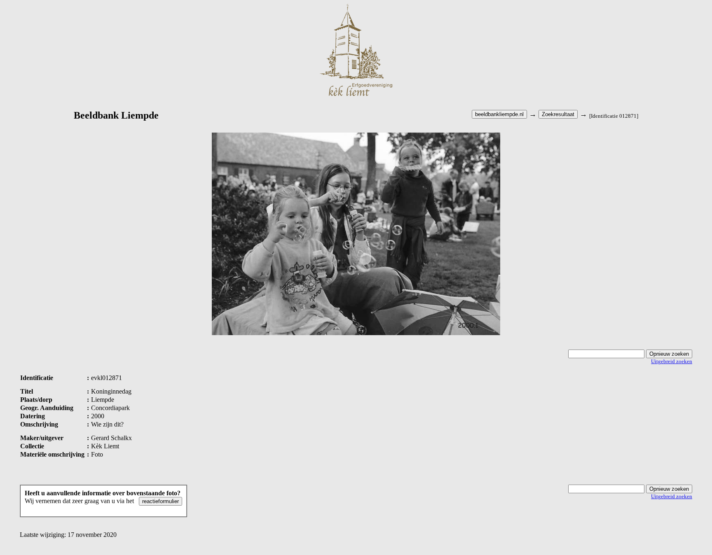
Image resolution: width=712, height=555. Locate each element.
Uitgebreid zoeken (671, 361)
